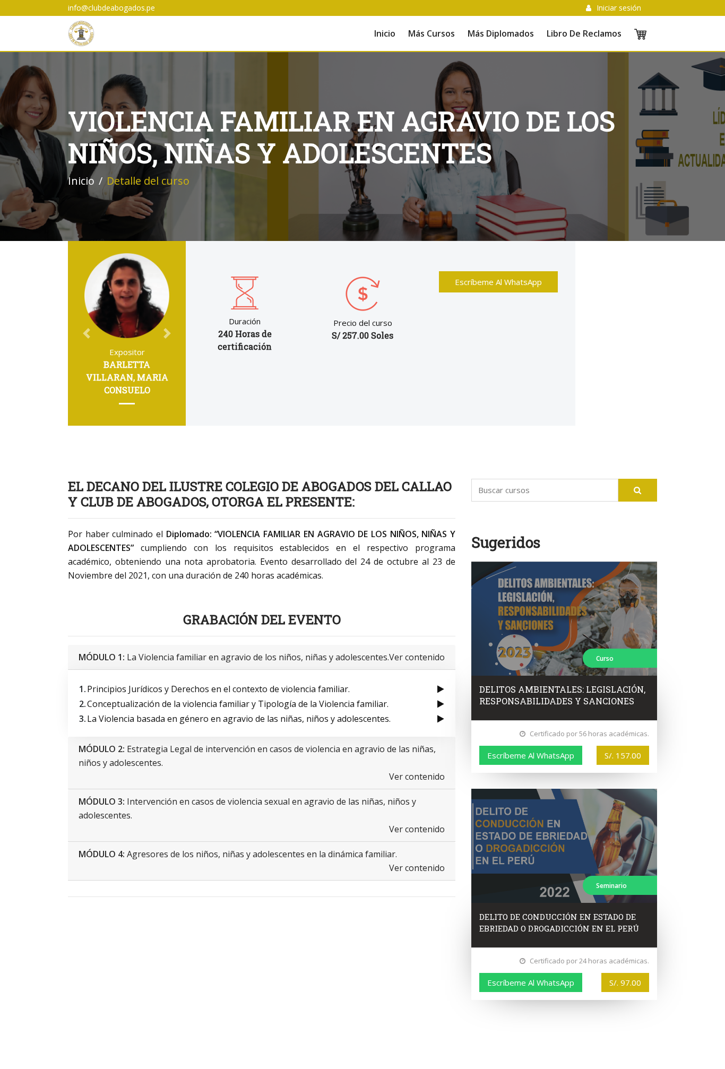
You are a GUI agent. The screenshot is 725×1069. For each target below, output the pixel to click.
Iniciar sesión (619, 8)
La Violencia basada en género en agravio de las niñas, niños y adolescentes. (239, 719)
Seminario (611, 885)
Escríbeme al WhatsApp (498, 282)
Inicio (384, 33)
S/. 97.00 (625, 982)
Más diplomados (501, 33)
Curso (605, 658)
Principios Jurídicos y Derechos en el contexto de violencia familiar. (218, 689)
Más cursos (431, 33)
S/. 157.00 (623, 755)
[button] (87, 333)
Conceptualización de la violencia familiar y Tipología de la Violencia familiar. (238, 704)
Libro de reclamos (584, 33)
